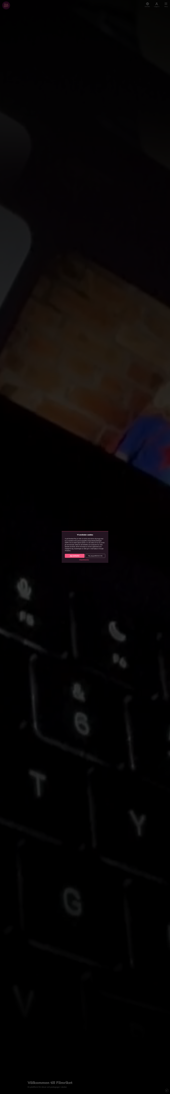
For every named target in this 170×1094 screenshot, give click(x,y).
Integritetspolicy (84, 559)
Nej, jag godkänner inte (95, 556)
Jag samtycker (74, 556)
